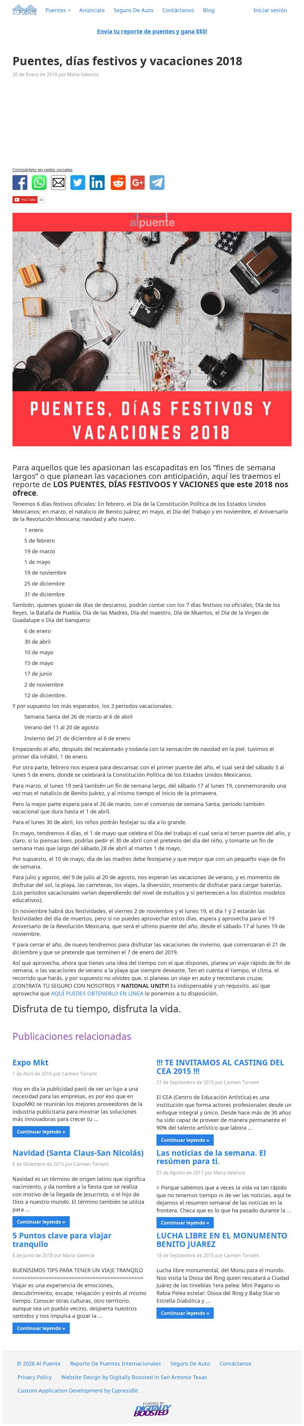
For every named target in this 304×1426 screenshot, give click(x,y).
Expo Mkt (30, 1062)
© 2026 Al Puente (39, 1363)
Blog (209, 10)
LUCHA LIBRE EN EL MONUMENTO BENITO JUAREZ (221, 1239)
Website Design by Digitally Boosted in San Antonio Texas (134, 1377)
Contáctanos (178, 10)
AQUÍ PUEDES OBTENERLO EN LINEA (97, 993)
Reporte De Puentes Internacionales (115, 1363)
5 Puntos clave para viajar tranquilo (62, 1239)
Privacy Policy (35, 1377)
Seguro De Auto (133, 10)
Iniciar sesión (270, 10)
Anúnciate (92, 10)
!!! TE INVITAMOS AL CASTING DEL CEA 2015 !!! (220, 1066)
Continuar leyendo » (41, 1131)
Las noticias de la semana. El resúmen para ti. (211, 1157)
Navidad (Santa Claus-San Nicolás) (78, 1152)
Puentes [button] (56, 10)
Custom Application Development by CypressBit (78, 1390)
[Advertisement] (152, 122)
